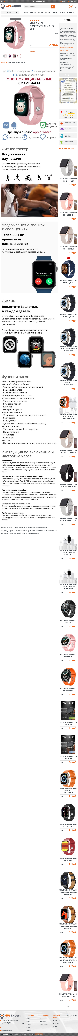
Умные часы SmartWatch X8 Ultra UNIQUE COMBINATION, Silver (68, 399)
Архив (9, 536)
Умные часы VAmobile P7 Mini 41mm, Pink (68, 196)
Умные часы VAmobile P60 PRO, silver (68, 740)
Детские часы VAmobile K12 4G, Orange (68, 672)
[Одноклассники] (71, 75)
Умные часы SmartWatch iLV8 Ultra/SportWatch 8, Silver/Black (68, 331)
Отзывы (23, 63)
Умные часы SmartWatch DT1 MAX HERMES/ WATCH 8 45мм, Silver (68, 909)
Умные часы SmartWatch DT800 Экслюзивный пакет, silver (68, 569)
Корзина (29, 1034)
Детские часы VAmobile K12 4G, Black (68, 604)
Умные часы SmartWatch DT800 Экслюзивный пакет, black (68, 535)
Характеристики (14, 63)
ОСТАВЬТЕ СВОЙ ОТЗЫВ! (68, 117)
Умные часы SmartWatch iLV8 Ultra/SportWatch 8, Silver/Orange (68, 943)
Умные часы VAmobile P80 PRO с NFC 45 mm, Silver (68, 502)
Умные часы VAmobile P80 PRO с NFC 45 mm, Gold (68, 434)
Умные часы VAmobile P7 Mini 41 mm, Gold (68, 230)
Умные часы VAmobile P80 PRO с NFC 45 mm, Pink (68, 978)
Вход (2, 1)
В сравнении (15, 1034)
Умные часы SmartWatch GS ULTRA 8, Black (68, 298)
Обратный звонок (72, 1)
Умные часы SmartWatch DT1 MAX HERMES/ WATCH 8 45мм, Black (68, 875)
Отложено (24, 1034)
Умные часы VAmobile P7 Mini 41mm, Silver (68, 162)
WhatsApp (64, 1)
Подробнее (69, 166)
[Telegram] (68, 75)
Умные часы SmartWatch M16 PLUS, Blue (68, 264)
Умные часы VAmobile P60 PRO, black (68, 706)
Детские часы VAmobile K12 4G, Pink (68, 638)
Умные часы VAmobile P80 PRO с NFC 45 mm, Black (68, 468)
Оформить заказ (38, 1034)
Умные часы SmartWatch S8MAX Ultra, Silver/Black (68, 365)
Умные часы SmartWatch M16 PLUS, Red (68, 842)
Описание (4, 63)
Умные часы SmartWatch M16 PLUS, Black (68, 808)
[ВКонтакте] (65, 75)
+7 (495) (39, 1)
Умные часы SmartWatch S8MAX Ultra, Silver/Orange (68, 773)
